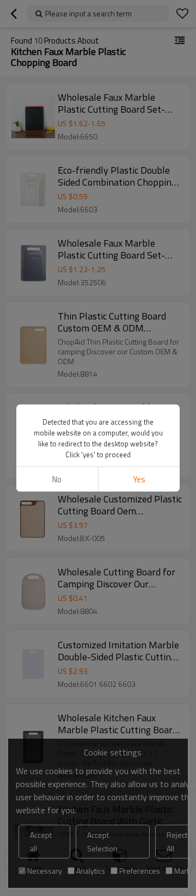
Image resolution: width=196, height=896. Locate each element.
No (57, 479)
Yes (139, 479)
